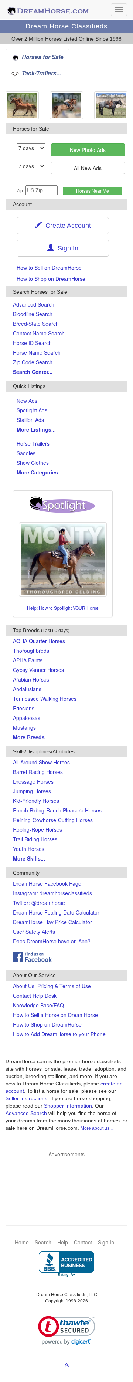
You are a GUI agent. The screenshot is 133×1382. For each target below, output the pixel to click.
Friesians (23, 708)
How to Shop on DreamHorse (51, 279)
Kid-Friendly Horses (36, 800)
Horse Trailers (33, 443)
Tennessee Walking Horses (44, 698)
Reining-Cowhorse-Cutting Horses (53, 820)
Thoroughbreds (31, 650)
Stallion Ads (30, 419)
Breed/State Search (36, 323)
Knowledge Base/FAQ (38, 1005)
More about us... (97, 1128)
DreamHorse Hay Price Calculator (52, 922)
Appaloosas (26, 718)
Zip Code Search (32, 362)
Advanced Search (33, 304)
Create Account (66, 225)
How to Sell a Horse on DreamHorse (55, 1014)
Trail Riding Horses (35, 839)
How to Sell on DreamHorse (49, 268)
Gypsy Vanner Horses (38, 669)
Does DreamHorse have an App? (52, 941)
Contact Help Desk (35, 995)
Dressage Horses (33, 781)
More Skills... (29, 858)
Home (22, 1242)
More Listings (36, 429)
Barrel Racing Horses (38, 772)
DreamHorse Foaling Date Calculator (56, 912)
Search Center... (32, 371)
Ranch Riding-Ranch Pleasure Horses (57, 810)
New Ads (27, 400)
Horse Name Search (37, 352)
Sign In (66, 248)
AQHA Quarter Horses (39, 641)
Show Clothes (33, 462)
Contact (83, 1242)
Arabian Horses (31, 679)
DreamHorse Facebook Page (47, 883)
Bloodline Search (32, 314)
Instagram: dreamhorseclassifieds (52, 893)
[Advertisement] (70, 1180)
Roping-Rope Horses (37, 829)
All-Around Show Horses (41, 762)
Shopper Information (68, 1106)
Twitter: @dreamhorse (39, 902)
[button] (66, 1330)
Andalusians (27, 689)
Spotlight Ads (32, 410)
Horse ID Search (32, 343)
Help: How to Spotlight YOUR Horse (63, 608)
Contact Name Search (39, 333)
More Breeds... (31, 737)
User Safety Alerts (34, 931)
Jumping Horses (32, 791)
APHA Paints (27, 660)
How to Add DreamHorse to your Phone (59, 1034)
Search (43, 1242)
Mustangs (24, 727)
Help (62, 1242)
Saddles (26, 453)
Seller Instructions (26, 1098)
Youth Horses (28, 848)
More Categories (39, 472)
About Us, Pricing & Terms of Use (52, 986)
